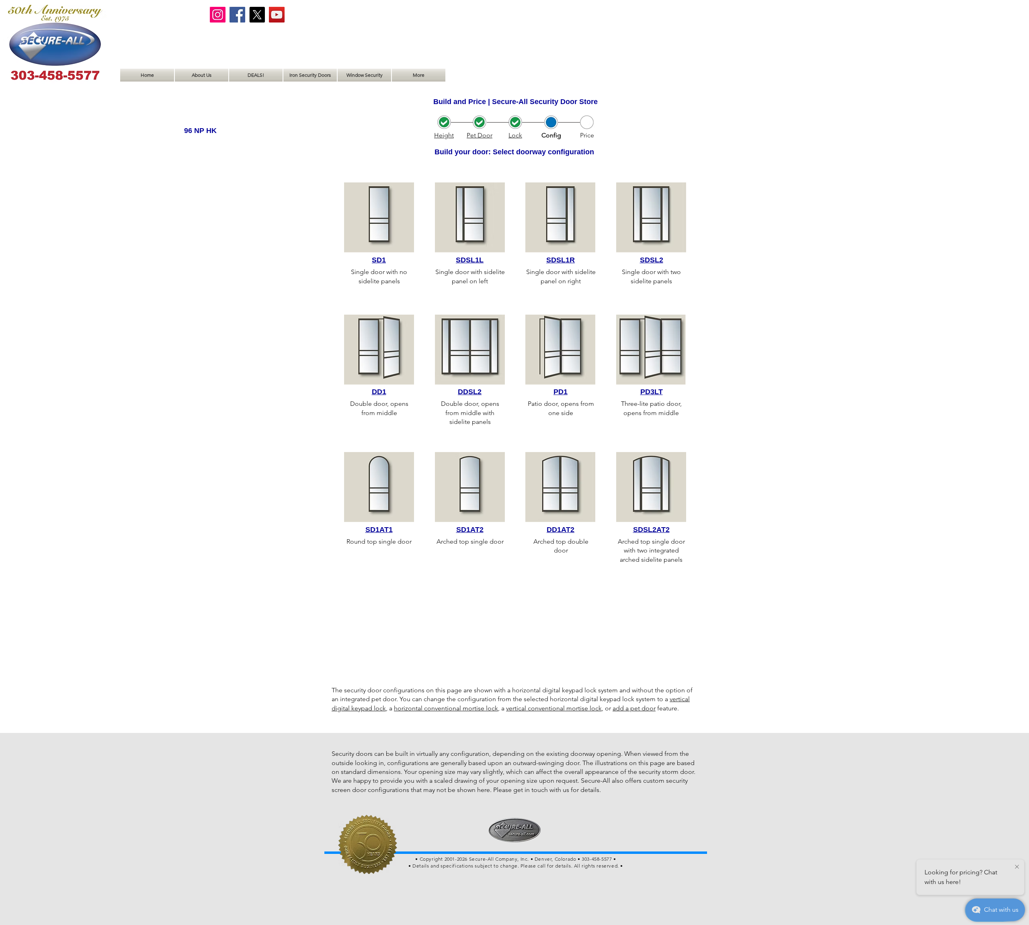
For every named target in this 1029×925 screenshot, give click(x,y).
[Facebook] (237, 15)
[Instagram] (217, 15)
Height (444, 135)
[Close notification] (1017, 867)
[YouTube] (277, 15)
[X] (257, 15)
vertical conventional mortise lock (554, 708)
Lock (515, 135)
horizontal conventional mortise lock (446, 708)
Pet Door (479, 135)
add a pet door (634, 708)
